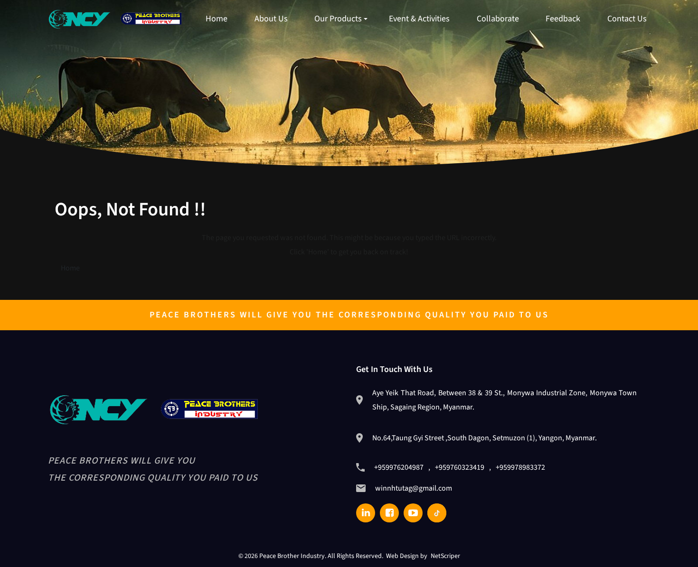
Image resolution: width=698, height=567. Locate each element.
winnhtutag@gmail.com (413, 488)
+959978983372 (520, 467)
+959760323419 (459, 467)
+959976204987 (399, 467)
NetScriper (445, 556)
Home (70, 268)
